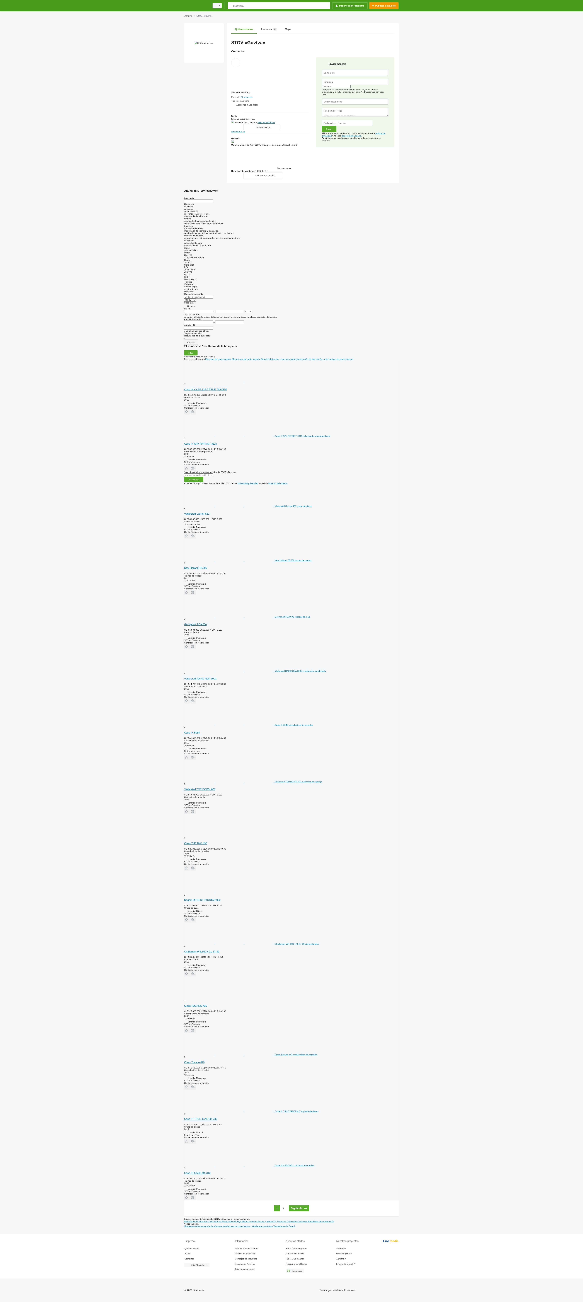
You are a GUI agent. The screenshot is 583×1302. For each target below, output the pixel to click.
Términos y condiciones (246, 1248)
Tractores (282, 1221)
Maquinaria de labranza (196, 1221)
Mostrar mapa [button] (284, 168)
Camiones (302, 1221)
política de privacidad (248, 483)
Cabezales (292, 1221)
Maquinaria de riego (232, 1221)
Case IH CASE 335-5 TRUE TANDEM (205, 389)
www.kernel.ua (238, 131)
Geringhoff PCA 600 (195, 624)
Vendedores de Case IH (284, 1226)
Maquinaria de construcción (321, 1221)
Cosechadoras (215, 1221)
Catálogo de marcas (244, 1269)
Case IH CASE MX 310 (197, 1173)
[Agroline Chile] (196, 6)
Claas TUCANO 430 (195, 843)
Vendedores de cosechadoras (237, 1226)
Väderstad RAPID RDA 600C (200, 678)
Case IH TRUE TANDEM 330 (200, 1119)
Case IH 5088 (192, 732)
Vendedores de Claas (262, 1226)
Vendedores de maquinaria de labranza (203, 1226)
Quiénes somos (191, 1248)
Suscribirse (193, 479)
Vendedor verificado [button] (241, 92)
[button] (246, 104)
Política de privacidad (245, 1253)
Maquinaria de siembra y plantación (259, 1221)
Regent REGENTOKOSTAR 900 (202, 900)
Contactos (189, 1259)
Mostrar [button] (253, 122)
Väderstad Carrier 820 (196, 513)
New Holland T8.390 (195, 568)
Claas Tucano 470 (194, 1062)
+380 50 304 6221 (266, 122)
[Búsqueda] (231, 6)
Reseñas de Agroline (245, 1264)
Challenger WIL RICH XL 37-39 (201, 951)
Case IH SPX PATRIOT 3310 (200, 443)
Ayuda (187, 1253)
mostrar (191, 342)
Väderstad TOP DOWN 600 (199, 789)
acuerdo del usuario (351, 136)
